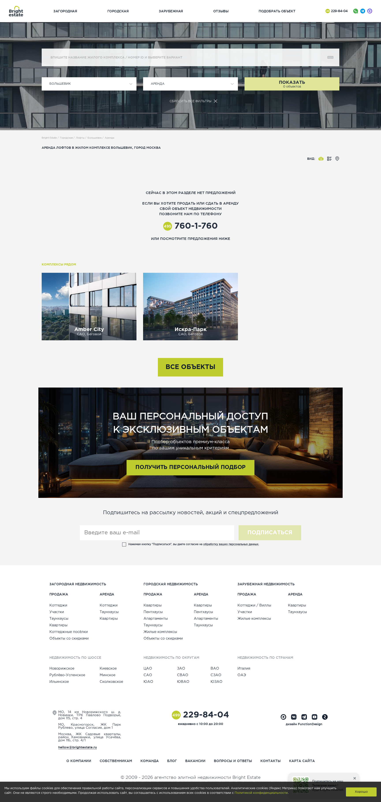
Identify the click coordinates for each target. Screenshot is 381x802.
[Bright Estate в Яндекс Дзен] (325, 717)
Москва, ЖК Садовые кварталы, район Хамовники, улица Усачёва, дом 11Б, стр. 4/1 (89, 737)
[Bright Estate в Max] (283, 717)
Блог (172, 761)
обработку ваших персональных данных (230, 544)
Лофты (80, 138)
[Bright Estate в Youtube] (314, 717)
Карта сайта (302, 761)
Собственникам (116, 761)
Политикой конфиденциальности (261, 793)
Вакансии (195, 761)
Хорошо (361, 792)
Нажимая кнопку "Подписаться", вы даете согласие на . (193, 544)
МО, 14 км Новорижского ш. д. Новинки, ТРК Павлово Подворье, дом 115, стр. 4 (89, 715)
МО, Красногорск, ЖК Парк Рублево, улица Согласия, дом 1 (89, 726)
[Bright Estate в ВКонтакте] (294, 717)
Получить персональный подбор (190, 467)
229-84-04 (337, 11)
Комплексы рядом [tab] (59, 264)
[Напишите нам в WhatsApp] (355, 11)
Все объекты (190, 367)
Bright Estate (49, 138)
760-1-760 (191, 226)
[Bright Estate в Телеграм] (304, 717)
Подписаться (269, 532)
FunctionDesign (310, 724)
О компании (78, 761)
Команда (149, 761)
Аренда (109, 138)
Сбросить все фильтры (190, 101)
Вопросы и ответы (233, 761)
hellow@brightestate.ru (77, 747)
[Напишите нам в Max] (369, 11)
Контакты (270, 761)
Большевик (95, 138)
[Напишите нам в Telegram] (362, 11)
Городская (66, 138)
